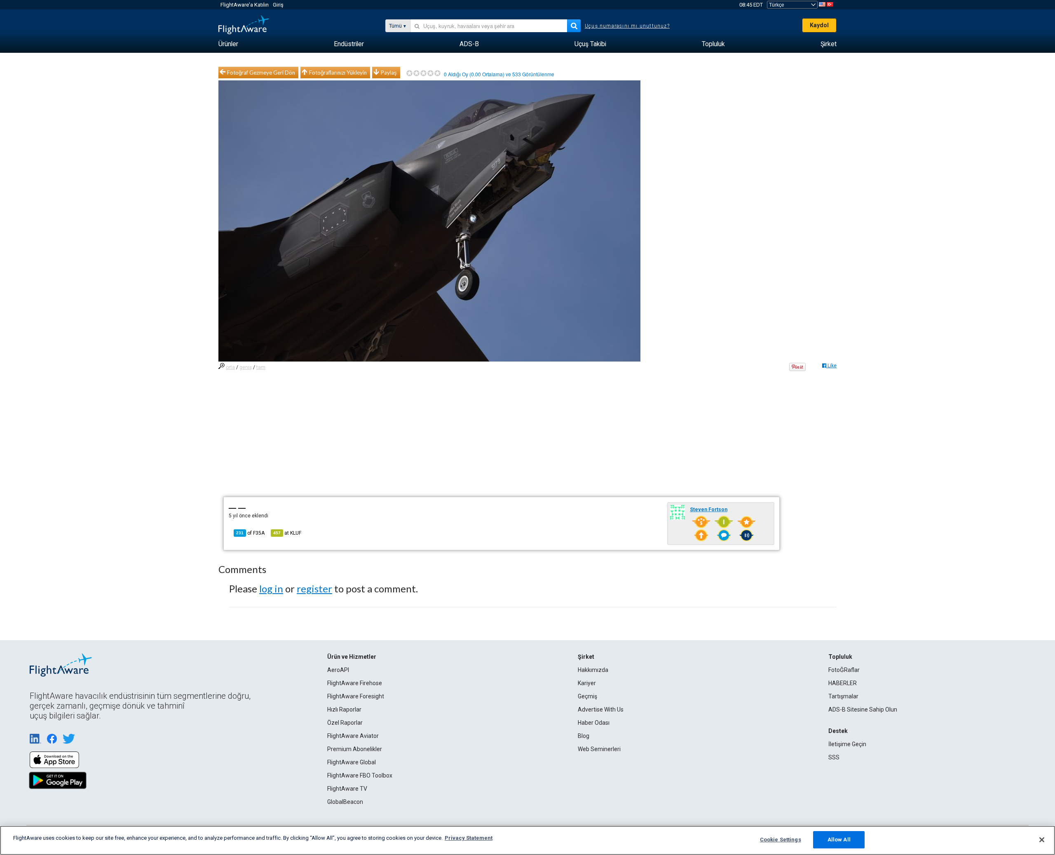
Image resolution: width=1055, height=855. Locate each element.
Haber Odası (594, 722)
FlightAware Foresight (355, 696)
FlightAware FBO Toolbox (359, 775)
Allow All (839, 839)
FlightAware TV (347, 788)
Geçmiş (587, 696)
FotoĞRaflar (844, 670)
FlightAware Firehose (354, 683)
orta (230, 367)
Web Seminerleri (599, 749)
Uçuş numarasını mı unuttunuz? (627, 26)
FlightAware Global (351, 762)
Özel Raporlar (345, 722)
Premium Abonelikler (354, 749)
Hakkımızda (593, 670)
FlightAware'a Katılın (244, 5)
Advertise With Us (601, 709)
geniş (245, 367)
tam (260, 367)
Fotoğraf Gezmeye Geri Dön (261, 72)
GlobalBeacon (345, 802)
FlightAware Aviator (353, 736)
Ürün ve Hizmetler (351, 656)
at (287, 533)
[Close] (1042, 840)
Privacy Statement (468, 838)
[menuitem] (228, 44)
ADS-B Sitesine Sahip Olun (862, 709)
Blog (583, 736)
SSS (833, 757)
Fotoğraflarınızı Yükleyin (338, 72)
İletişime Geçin (847, 744)
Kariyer (587, 683)
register (314, 588)
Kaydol (819, 25)
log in (271, 588)
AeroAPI (338, 670)
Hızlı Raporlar (344, 709)
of (250, 533)
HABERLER (842, 683)
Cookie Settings (780, 839)
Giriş (278, 5)
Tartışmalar (843, 696)
